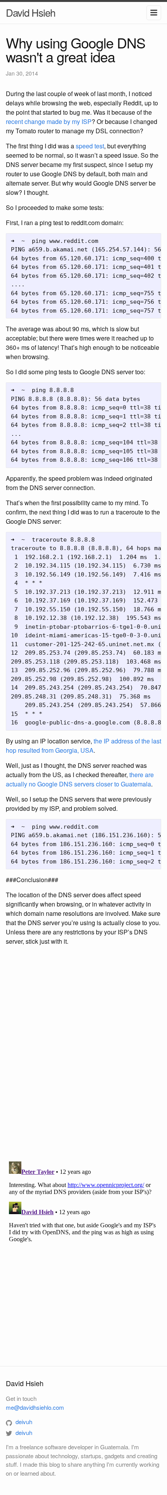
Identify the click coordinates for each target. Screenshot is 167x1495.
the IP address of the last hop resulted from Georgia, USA (83, 745)
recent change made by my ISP (49, 121)
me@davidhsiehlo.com (35, 1407)
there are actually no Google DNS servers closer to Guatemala (80, 779)
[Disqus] (83, 1054)
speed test (90, 145)
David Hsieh (30, 12)
